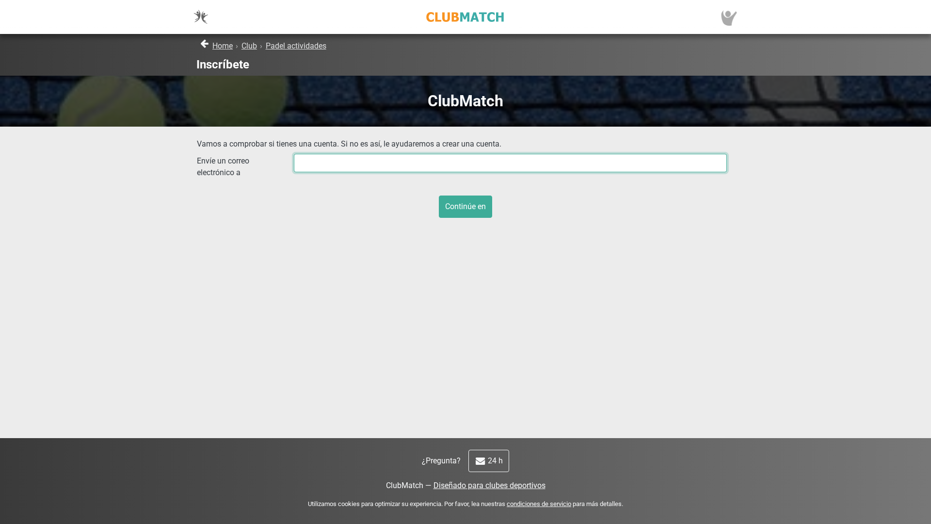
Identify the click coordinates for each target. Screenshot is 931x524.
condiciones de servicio (539, 504)
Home (222, 45)
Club (249, 45)
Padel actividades (296, 45)
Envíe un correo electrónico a (223, 166)
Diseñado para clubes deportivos (489, 485)
